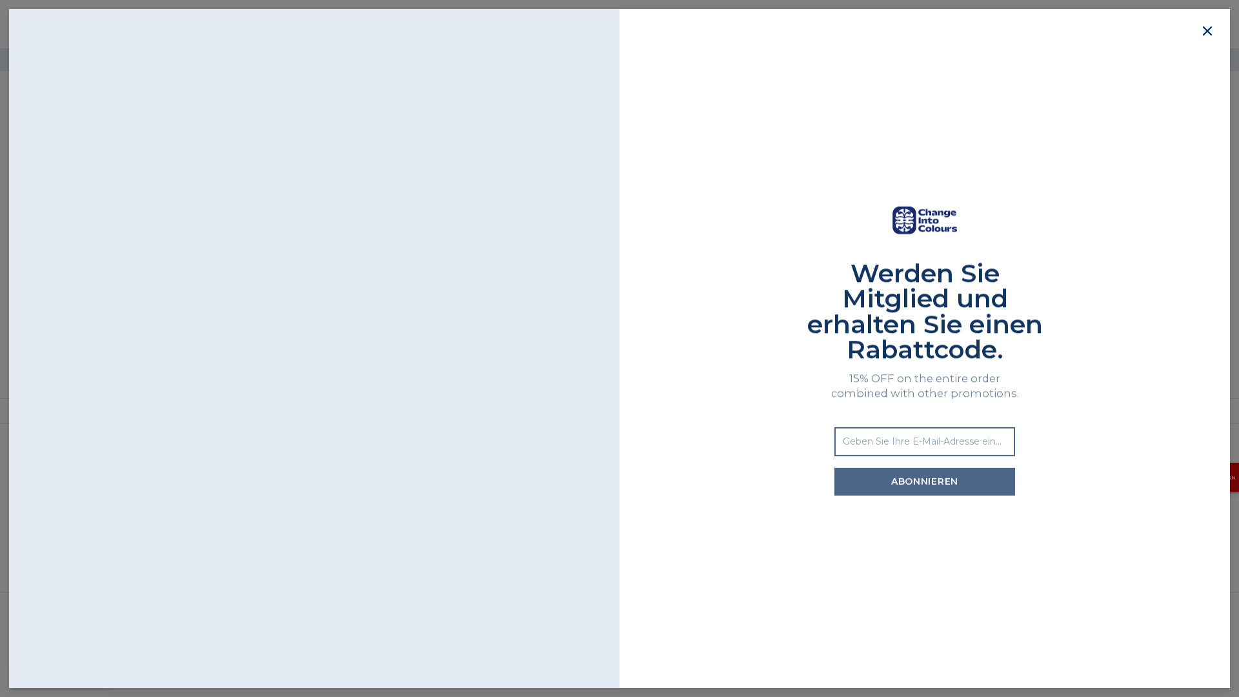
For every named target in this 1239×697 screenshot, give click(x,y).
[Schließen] (1207, 31)
